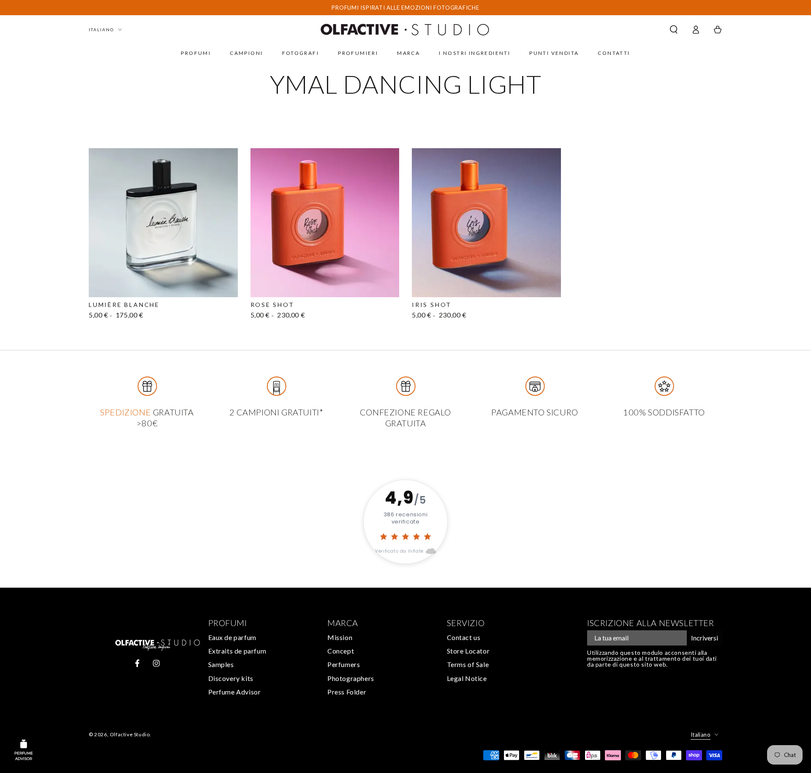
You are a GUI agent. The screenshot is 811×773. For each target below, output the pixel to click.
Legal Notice (467, 678)
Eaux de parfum (232, 637)
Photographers (350, 678)
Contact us (464, 637)
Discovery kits (230, 678)
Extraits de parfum (237, 651)
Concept (340, 651)
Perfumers (343, 664)
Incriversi (704, 638)
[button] (674, 29)
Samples (221, 664)
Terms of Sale (468, 664)
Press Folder (346, 692)
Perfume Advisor (234, 692)
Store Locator (468, 651)
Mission (339, 637)
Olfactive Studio (130, 734)
